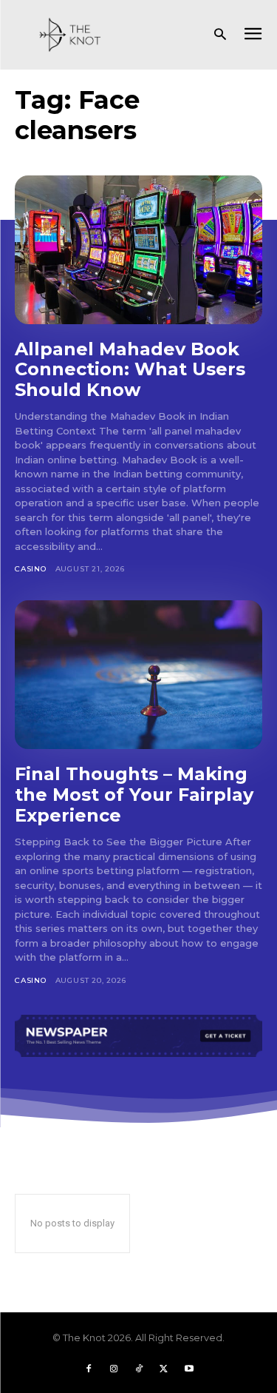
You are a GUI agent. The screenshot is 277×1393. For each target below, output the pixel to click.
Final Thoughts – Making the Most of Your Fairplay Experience (134, 794)
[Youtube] (189, 1368)
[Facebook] (89, 1368)
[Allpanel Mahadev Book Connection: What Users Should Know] (138, 249)
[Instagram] (114, 1368)
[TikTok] (139, 1368)
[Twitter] (164, 1368)
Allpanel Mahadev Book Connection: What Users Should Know (130, 369)
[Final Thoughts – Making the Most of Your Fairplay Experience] (138, 674)
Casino (31, 569)
